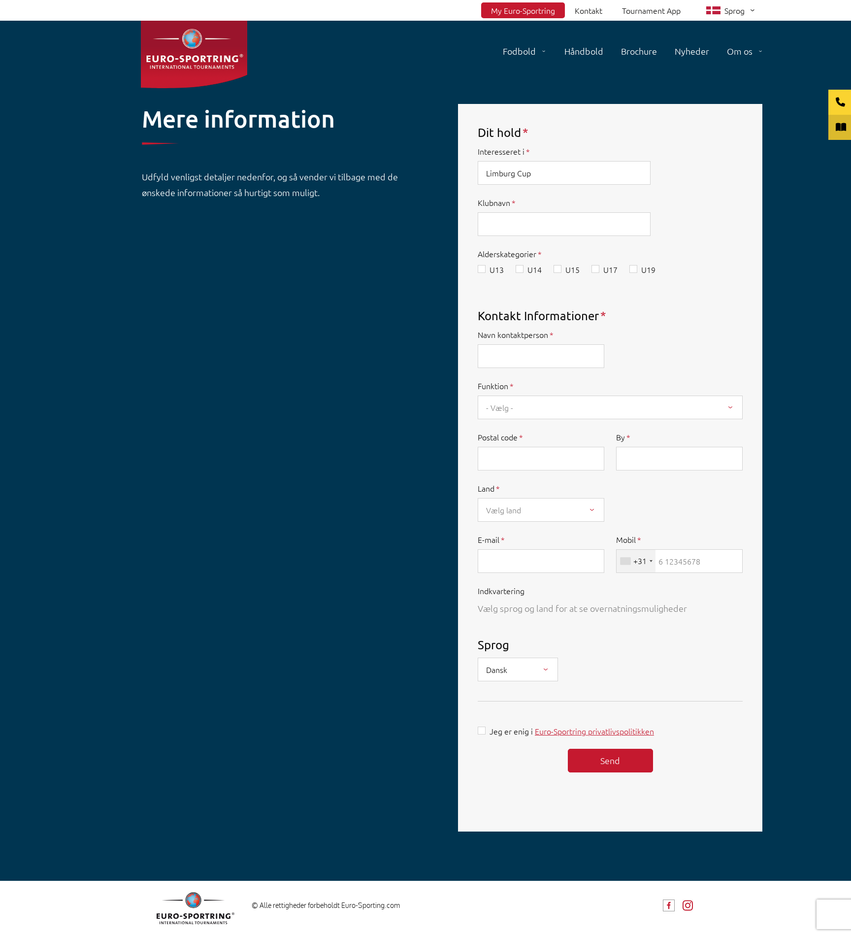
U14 (534, 269)
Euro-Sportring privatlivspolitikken (594, 731)
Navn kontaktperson (513, 334)
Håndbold (583, 51)
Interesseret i (501, 151)
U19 (648, 269)
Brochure (639, 51)
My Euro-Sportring (523, 10)
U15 (572, 269)
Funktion (493, 385)
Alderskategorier (507, 253)
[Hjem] (194, 54)
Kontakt (588, 10)
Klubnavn (494, 202)
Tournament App (651, 10)
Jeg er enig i (572, 731)
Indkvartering (501, 590)
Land (486, 488)
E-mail (488, 539)
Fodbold (519, 51)
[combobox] (610, 407)
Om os (740, 51)
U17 (610, 269)
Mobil (626, 539)
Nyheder (692, 51)
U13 (497, 269)
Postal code (498, 437)
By (620, 437)
